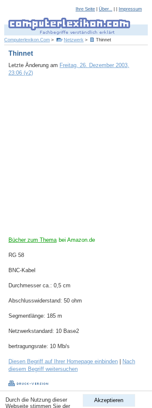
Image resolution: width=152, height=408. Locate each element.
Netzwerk (74, 39)
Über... (105, 8)
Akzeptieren (108, 400)
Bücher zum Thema (32, 240)
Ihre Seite (85, 8)
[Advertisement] (76, 160)
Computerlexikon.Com (27, 39)
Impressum (130, 8)
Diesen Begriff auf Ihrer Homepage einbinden (63, 361)
